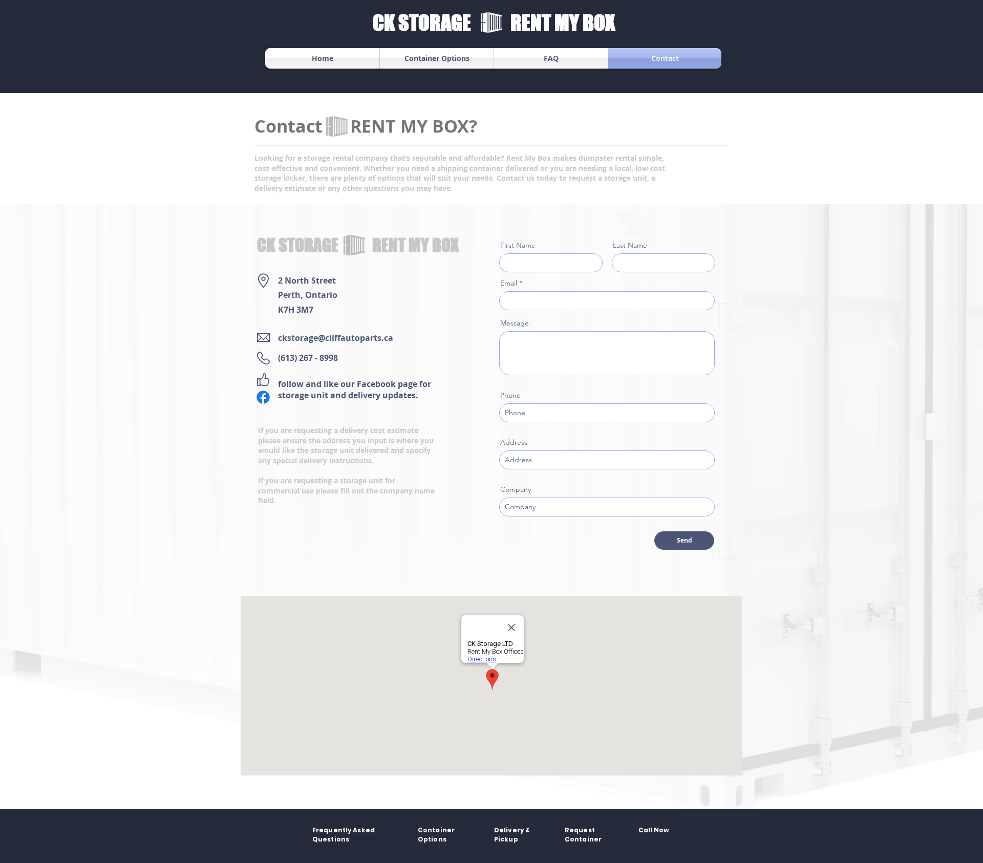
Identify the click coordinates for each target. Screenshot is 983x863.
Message (514, 323)
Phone (510, 395)
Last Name (630, 245)
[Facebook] (263, 397)
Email (508, 283)
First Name (518, 245)
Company (515, 489)
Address (513, 442)
